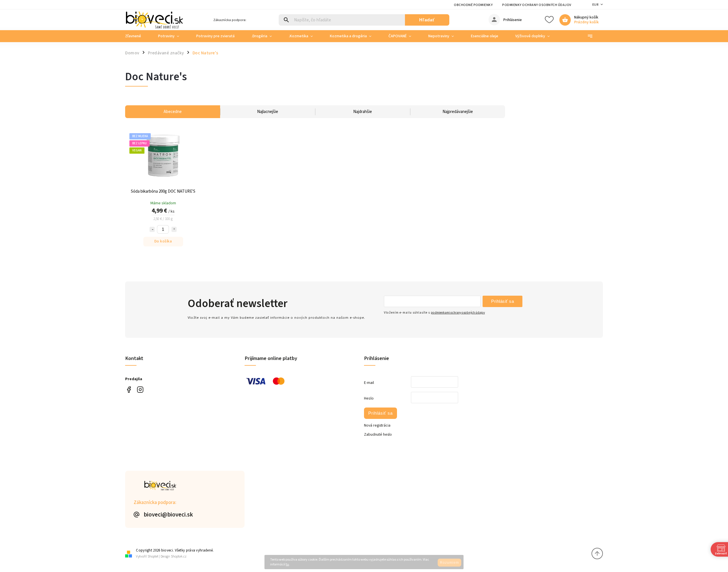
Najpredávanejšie (457, 112)
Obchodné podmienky (473, 5)
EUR (595, 4)
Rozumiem (449, 563)
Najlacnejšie (267, 112)
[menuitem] (137, 36)
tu (287, 564)
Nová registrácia (377, 425)
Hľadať (427, 19)
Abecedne (173, 112)
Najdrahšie (362, 112)
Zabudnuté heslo (378, 434)
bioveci (140, 389)
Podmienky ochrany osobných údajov (536, 5)
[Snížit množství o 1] (152, 229)
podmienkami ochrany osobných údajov (458, 312)
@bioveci (128, 389)
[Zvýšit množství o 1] (174, 229)
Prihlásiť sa (502, 301)
